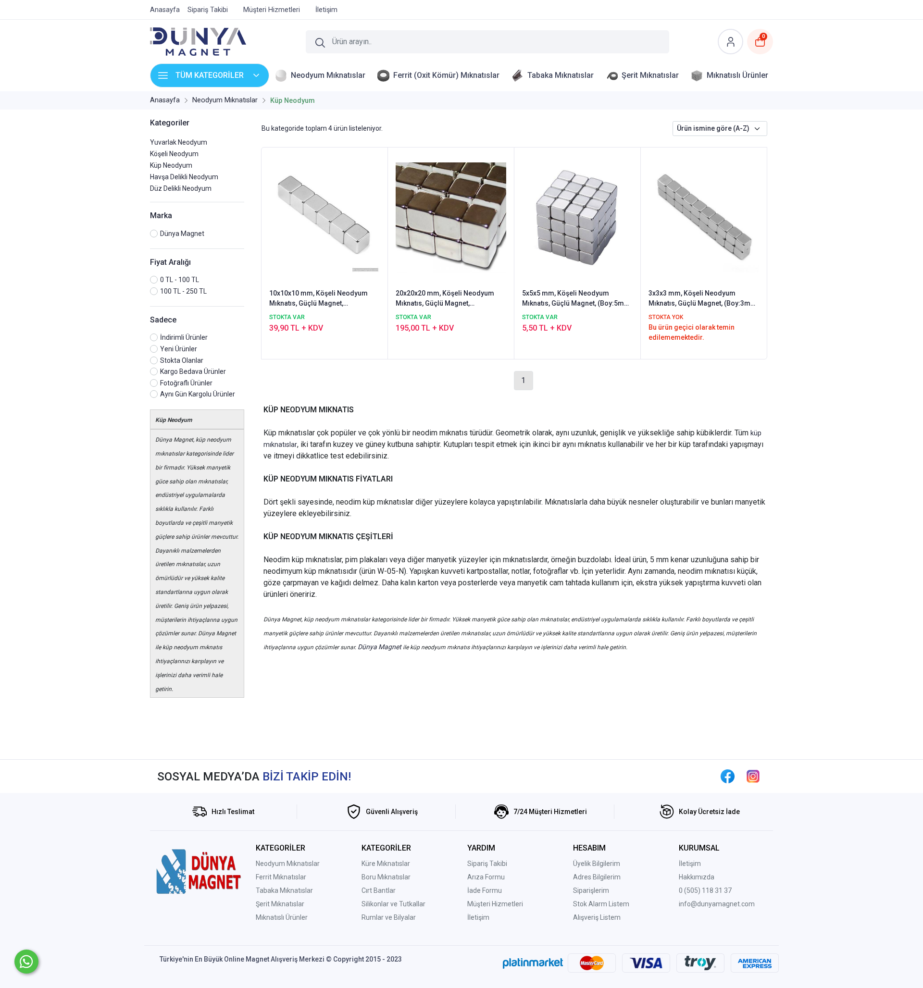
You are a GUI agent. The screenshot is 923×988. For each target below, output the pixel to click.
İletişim (478, 917)
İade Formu (484, 890)
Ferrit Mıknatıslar (281, 877)
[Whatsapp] (26, 962)
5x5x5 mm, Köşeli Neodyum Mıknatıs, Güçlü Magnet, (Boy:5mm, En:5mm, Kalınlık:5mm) (577, 299)
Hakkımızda (696, 877)
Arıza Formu (486, 877)
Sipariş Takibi (487, 863)
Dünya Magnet (379, 647)
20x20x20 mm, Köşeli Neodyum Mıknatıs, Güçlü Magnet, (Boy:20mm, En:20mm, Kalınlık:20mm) (445, 299)
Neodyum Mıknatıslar (288, 863)
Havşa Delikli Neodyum (184, 177)
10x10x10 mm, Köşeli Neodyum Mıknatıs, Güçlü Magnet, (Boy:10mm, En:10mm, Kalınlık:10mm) (318, 299)
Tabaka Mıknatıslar (284, 890)
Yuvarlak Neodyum (178, 142)
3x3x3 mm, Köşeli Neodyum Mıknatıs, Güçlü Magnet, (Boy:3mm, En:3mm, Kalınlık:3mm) (703, 299)
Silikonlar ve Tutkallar (393, 904)
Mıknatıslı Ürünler (282, 917)
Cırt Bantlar (379, 890)
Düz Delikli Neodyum (181, 188)
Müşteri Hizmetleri (495, 904)
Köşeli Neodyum (174, 154)
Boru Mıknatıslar (386, 877)
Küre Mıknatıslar (386, 863)
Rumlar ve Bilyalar (389, 917)
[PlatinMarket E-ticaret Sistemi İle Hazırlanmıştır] (533, 963)
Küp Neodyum (171, 165)
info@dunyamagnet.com (717, 904)
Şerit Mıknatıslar (280, 904)
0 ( (682, 890)
